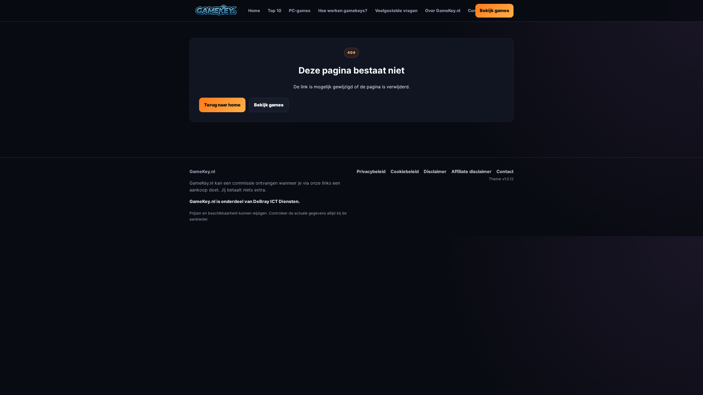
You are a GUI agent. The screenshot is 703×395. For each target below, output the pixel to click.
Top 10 (274, 10)
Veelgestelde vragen (396, 10)
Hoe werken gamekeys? (342, 10)
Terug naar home (222, 105)
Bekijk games (494, 10)
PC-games (300, 10)
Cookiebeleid (404, 171)
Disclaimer (435, 171)
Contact (505, 171)
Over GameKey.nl (442, 10)
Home (254, 10)
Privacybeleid (371, 171)
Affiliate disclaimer (471, 171)
